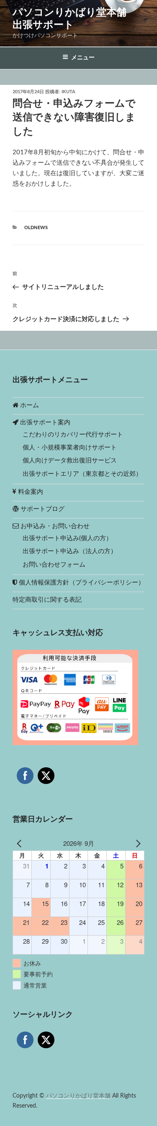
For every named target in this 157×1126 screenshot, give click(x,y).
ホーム (28, 405)
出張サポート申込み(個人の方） (67, 538)
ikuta (68, 91)
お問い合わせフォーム (54, 565)
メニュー (83, 58)
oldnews (36, 227)
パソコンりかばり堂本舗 (78, 1096)
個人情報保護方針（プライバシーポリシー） (80, 583)
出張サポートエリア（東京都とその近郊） (82, 474)
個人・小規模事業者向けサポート (70, 447)
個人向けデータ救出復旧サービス (70, 460)
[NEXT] (136, 843)
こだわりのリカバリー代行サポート (73, 435)
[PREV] (20, 843)
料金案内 (29, 492)
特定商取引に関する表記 (47, 600)
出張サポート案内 (44, 422)
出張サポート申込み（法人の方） (70, 551)
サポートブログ (41, 509)
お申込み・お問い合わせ (54, 526)
